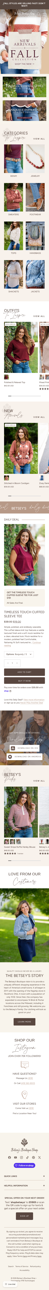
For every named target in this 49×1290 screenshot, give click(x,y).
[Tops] (13, 236)
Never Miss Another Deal (31, 702)
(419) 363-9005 (28, 1083)
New (13, 413)
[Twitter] (39, 1157)
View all (39, 139)
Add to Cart (24, 672)
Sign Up (24, 1216)
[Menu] (4, 14)
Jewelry (35, 176)
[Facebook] (9, 1157)
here (25, 1256)
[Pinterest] (33, 1157)
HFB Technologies (28, 1281)
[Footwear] (35, 197)
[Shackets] (13, 274)
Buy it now (24, 681)
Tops (13, 253)
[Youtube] (15, 1157)
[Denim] (13, 158)
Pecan (41, 841)
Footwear (35, 214)
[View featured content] (24, 37)
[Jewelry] (35, 158)
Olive (41, 377)
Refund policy (35, 1266)
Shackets (13, 291)
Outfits (15, 313)
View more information (33, 699)
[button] (8, 663)
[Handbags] (35, 236)
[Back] (3, 5)
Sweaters (13, 214)
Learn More (24, 1022)
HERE (30, 1078)
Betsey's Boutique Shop (26, 1278)
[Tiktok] (27, 1157)
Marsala (6, 841)
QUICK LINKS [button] (24, 1176)
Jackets (35, 291)
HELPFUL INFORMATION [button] (24, 1185)
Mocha (12, 841)
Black (18, 841)
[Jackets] (35, 274)
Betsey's (12, 777)
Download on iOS (28, 748)
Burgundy (6, 377)
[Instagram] (21, 1157)
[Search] (39, 14)
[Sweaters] (13, 197)
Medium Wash (41, 477)
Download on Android (28, 757)
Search (11, 1266)
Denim (13, 176)
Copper (6, 477)
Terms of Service (21, 1266)
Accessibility (25, 1270)
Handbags (35, 253)
